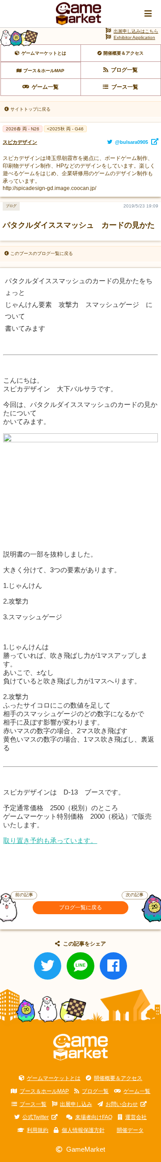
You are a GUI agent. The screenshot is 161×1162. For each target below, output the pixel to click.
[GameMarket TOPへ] (81, 1047)
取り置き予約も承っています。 (50, 840)
